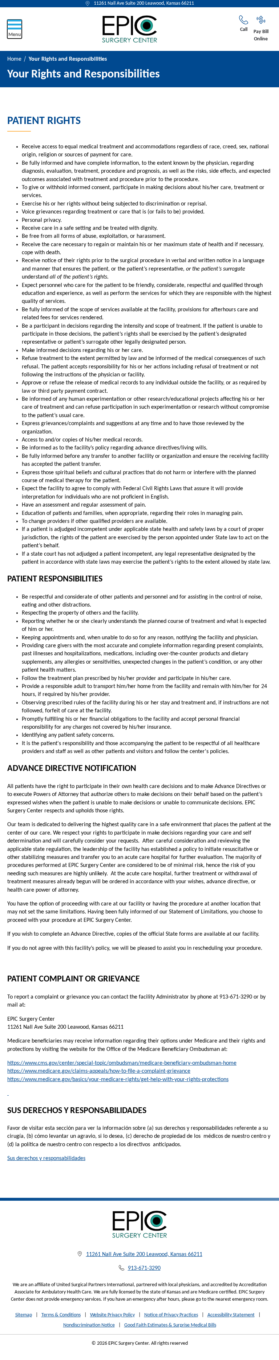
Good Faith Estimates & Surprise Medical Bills (170, 1325)
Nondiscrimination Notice (89, 1325)
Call (243, 29)
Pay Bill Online (261, 35)
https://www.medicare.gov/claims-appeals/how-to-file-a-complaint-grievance (98, 1071)
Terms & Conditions (61, 1315)
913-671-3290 (144, 1268)
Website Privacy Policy (112, 1315)
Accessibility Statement (231, 1315)
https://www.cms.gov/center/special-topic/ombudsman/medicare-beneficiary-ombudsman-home (121, 1063)
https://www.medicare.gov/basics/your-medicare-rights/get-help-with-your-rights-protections (118, 1080)
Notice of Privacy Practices (171, 1315)
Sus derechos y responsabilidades (46, 1158)
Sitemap (23, 1315)
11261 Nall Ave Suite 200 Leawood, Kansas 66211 (144, 3)
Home (14, 59)
